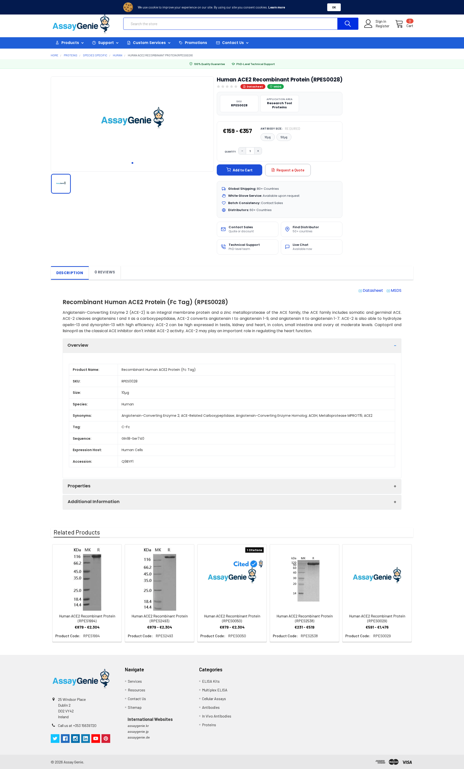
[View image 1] (61, 183)
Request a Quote (290, 170)
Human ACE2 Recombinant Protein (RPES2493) (159, 618)
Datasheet (255, 86)
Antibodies (211, 707)
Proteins (209, 724)
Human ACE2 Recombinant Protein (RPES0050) (232, 618)
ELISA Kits (211, 681)
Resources (136, 690)
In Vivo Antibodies (216, 716)
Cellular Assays (214, 698)
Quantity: (230, 151)
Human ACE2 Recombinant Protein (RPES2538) (304, 618)
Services (135, 681)
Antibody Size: (280, 129)
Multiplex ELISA (214, 690)
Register (382, 26)
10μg (268, 137)
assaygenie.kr (138, 726)
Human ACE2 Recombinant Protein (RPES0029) (377, 618)
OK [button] (334, 7)
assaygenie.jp (138, 731)
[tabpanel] (132, 122)
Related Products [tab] (77, 532)
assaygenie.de (139, 737)
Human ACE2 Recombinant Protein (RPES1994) (87, 618)
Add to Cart (243, 170)
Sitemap (135, 707)
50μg (284, 137)
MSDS (277, 86)
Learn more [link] (276, 7)
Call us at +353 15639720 (77, 725)
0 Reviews (104, 272)
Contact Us (137, 698)
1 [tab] (132, 162)
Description (69, 272)
